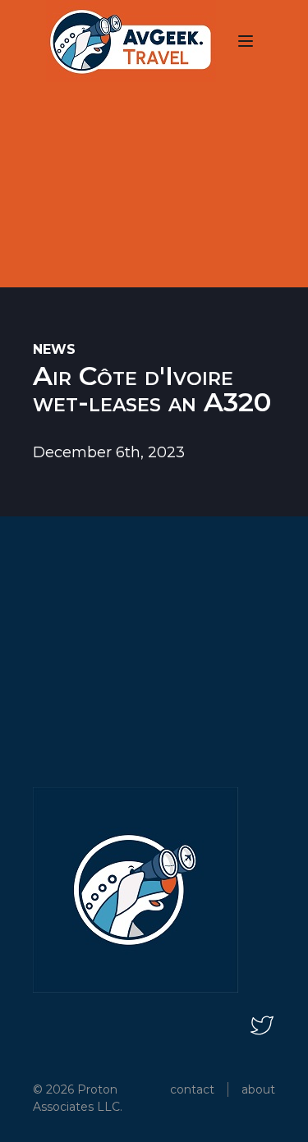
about (258, 1089)
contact (192, 1089)
